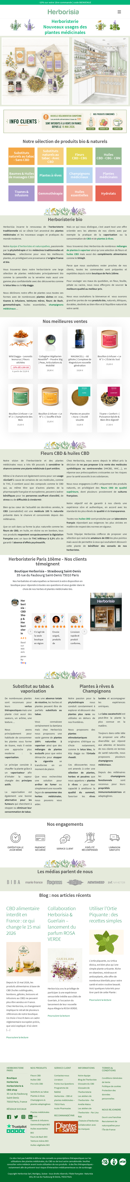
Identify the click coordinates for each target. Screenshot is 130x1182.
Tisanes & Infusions (22, 193)
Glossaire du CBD (86, 1083)
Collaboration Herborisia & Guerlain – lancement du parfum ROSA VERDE (62, 923)
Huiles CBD (35, 1079)
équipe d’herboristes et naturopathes (30, 246)
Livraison (58, 1079)
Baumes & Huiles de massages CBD (21, 175)
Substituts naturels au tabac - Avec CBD (50, 156)
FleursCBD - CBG (79, 156)
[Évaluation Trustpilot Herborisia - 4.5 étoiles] (16, 1131)
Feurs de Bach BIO (38, 1136)
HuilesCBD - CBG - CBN (108, 156)
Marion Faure (80, 617)
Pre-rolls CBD (36, 1083)
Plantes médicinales (108, 175)
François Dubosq (62, 617)
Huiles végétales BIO (40, 1145)
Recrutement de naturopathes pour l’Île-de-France (111, 1125)
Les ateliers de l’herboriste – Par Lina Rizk (88, 1112)
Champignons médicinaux (79, 175)
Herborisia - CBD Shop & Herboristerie (23, 617)
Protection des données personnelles (109, 1094)
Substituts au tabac (39, 1091)
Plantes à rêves (50, 175)
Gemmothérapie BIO (40, 1124)
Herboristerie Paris (15, 1069)
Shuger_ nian (43, 617)
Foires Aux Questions (64, 1083)
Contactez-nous (61, 1075)
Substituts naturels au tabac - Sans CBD (21, 156)
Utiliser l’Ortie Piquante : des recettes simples (105, 914)
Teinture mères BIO (39, 1141)
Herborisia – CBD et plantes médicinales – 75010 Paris (64, 1100)
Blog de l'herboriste (87, 1079)
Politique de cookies (111, 1086)
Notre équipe (84, 1075)
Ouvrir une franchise (111, 1117)
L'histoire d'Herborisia (88, 1120)
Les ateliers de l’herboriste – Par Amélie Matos (86, 1100)
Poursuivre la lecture (17, 1037)
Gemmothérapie (50, 193)
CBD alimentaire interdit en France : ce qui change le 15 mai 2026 (23, 920)
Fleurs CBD (35, 1075)
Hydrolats (108, 193)
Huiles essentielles (79, 193)
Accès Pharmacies (62, 1108)
